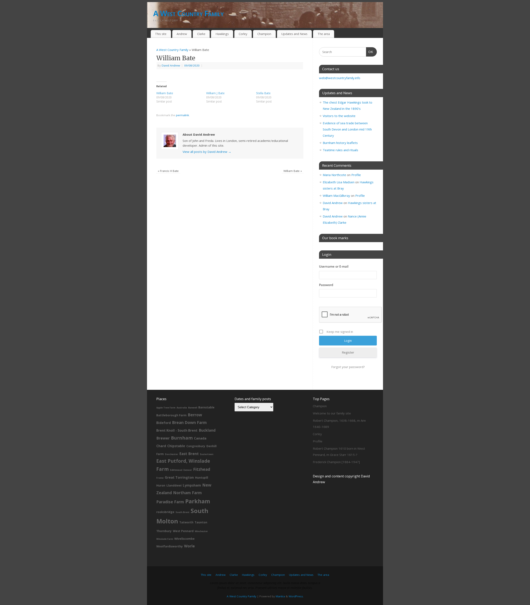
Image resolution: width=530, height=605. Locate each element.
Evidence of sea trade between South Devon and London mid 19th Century (347, 129)
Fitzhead (201, 469)
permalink (182, 115)
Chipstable (176, 446)
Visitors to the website (339, 116)
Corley (243, 34)
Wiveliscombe (184, 539)
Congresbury (195, 446)
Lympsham (192, 485)
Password (326, 285)
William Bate (292, 171)
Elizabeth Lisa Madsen (338, 182)
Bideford (163, 422)
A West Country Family (188, 13)
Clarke (201, 34)
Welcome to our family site (332, 413)
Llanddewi (174, 485)
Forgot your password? (348, 367)
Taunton (201, 522)
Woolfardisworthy (169, 546)
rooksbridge (165, 512)
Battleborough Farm (171, 415)
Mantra (280, 596)
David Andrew (171, 65)
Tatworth (186, 522)
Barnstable (206, 407)
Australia (182, 407)
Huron (160, 485)
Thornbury (164, 531)
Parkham (197, 501)
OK (369, 52)
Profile (356, 175)
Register (348, 352)
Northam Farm (187, 492)
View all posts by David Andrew (207, 152)
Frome (160, 477)
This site (160, 34)
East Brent (189, 453)
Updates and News (294, 34)
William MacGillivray (336, 195)
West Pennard (183, 531)
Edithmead (176, 470)
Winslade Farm (164, 538)
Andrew (182, 34)
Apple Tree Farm (165, 407)
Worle (189, 545)
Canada (200, 438)
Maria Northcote (334, 175)
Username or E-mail (333, 266)
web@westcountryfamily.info (339, 78)
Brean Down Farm (189, 422)
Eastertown (206, 454)
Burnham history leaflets (340, 143)
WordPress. (296, 596)
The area (324, 34)
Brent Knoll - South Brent (177, 430)
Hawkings (222, 34)
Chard (161, 446)
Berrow (195, 415)
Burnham (182, 438)
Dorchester (171, 454)
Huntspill (201, 477)
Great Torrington (179, 477)
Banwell (192, 407)
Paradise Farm (170, 502)
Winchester (201, 531)
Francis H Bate (168, 171)
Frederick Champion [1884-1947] (336, 462)
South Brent (182, 512)
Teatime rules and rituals (340, 150)
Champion (264, 34)
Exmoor (187, 470)
